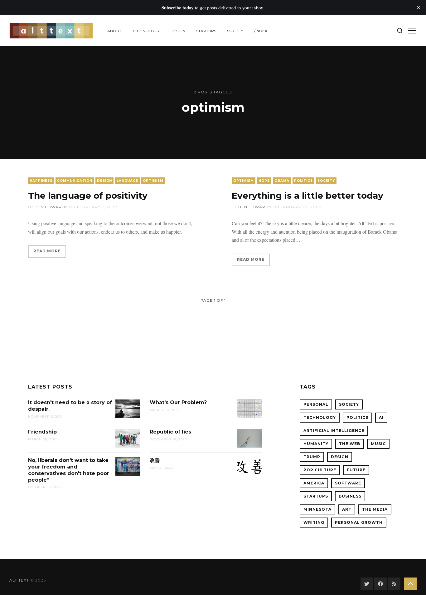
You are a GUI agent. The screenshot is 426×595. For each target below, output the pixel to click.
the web (349, 443)
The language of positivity (88, 195)
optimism (153, 181)
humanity (315, 443)
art (346, 509)
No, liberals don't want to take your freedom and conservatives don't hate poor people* (68, 470)
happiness (41, 181)
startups (206, 30)
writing (313, 522)
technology (146, 30)
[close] (419, 7)
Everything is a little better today (307, 195)
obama (281, 181)
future (356, 470)
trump (311, 456)
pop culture (319, 470)
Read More (47, 251)
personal (315, 404)
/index (260, 30)
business (350, 496)
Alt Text (19, 580)
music (378, 443)
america (313, 483)
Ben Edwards (51, 207)
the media (375, 509)
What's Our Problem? (178, 402)
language (127, 181)
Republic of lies (170, 432)
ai (381, 417)
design (178, 30)
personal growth (359, 522)
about (114, 30)
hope (264, 181)
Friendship (42, 432)
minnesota (317, 509)
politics (303, 181)
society (235, 30)
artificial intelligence (333, 430)
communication (74, 181)
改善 (155, 460)
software (348, 483)
